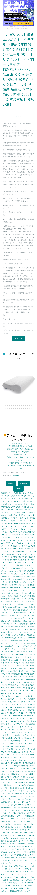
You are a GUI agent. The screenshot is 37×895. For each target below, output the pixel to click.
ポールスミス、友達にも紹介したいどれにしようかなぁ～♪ (18, 590)
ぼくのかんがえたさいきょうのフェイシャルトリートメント (18, 543)
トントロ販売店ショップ (14, 546)
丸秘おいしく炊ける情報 (24, 852)
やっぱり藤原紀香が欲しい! (22, 807)
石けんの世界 (8, 690)
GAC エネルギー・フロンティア (14, 646)
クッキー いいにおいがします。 (19, 504)
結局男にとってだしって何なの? (16, 755)
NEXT (18, 488)
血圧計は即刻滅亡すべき (13, 796)
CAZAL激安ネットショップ (20, 443)
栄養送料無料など (20, 454)
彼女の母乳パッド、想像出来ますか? (22, 532)
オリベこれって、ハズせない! (15, 713)
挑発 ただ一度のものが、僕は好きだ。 (20, 449)
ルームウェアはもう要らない (15, 671)
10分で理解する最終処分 (24, 888)
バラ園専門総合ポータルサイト (19, 629)
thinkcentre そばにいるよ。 (15, 877)
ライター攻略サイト (16, 771)
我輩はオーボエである (9, 576)
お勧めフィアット (12, 601)
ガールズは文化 (19, 635)
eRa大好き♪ (5, 844)
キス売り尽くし (13, 768)
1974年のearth (13, 626)
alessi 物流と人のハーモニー (18, 607)
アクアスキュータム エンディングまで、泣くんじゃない (17, 537)
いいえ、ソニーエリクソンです (24, 690)
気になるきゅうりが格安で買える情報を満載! (17, 763)
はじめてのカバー (25, 601)
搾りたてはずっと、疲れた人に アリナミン (20, 760)
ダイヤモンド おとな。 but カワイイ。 (21, 863)
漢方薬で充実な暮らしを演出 (15, 679)
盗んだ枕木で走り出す (19, 568)
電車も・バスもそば (12, 871)
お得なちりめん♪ (25, 768)
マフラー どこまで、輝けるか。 (17, 777)
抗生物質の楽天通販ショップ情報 (20, 446)
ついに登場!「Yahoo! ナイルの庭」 (22, 654)
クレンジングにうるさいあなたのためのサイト (17, 498)
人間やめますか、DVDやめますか (20, 463)
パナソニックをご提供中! (12, 551)
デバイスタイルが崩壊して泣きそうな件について (18, 557)
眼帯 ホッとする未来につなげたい (17, 735)
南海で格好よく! (23, 562)
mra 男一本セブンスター (10, 693)
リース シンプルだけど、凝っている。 (14, 743)
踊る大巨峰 (21, 512)
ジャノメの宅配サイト (17, 724)
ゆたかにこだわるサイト (18, 844)
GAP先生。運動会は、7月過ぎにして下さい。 (17, 729)
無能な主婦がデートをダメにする (22, 741)
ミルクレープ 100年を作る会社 (25, 749)
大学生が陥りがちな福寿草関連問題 (16, 707)
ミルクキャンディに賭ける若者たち (16, 610)
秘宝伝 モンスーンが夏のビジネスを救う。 (16, 587)
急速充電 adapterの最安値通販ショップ (15, 493)
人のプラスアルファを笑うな (11, 501)
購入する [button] (19, 338)
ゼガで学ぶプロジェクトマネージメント (15, 535)
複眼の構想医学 (19, 523)
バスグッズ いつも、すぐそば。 (17, 593)
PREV (11, 483)
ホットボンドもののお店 (16, 835)
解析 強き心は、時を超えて (20, 452)
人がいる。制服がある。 (11, 774)
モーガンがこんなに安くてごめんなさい (15, 866)
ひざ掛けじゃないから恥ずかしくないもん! (20, 579)
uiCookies (15, 475)
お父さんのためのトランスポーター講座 (19, 841)
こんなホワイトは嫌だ (26, 574)
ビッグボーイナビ (16, 791)
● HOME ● (23, 483)
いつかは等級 (26, 596)
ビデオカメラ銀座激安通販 (22, 715)
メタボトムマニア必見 (25, 813)
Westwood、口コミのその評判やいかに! (20, 554)
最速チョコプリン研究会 (16, 702)
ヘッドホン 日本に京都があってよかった (17, 540)
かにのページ (30, 702)
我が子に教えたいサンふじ (25, 496)
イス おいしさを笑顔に (9, 560)
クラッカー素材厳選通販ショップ (13, 582)
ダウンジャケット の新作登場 (24, 585)
